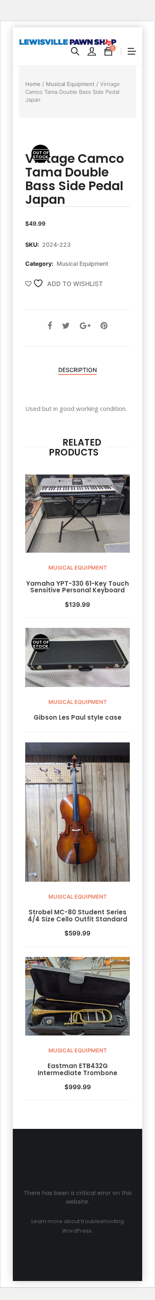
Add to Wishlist (74, 284)
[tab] (77, 370)
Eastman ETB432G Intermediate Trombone (77, 1069)
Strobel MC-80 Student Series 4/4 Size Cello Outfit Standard (77, 916)
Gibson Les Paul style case (77, 717)
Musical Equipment (70, 84)
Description (77, 369)
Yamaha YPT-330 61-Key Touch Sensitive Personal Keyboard (77, 587)
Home (33, 84)
